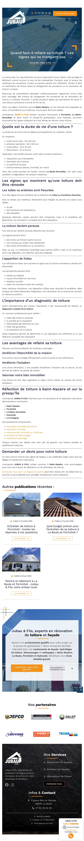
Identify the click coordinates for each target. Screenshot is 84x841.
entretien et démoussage (18, 435)
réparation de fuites (16, 429)
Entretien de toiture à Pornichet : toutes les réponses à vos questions (21, 529)
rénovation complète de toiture (22, 426)
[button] (75, 22)
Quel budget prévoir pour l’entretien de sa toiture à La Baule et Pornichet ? (62, 529)
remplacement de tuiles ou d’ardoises (25, 432)
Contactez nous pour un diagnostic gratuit (23, 472)
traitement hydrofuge (17, 438)
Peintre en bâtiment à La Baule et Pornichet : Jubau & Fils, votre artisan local (21, 584)
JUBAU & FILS (21, 114)
